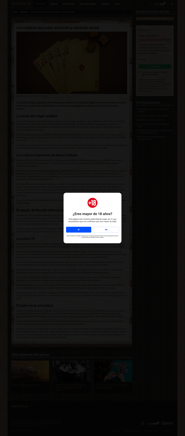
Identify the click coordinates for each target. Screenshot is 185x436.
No (106, 230)
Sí (78, 230)
